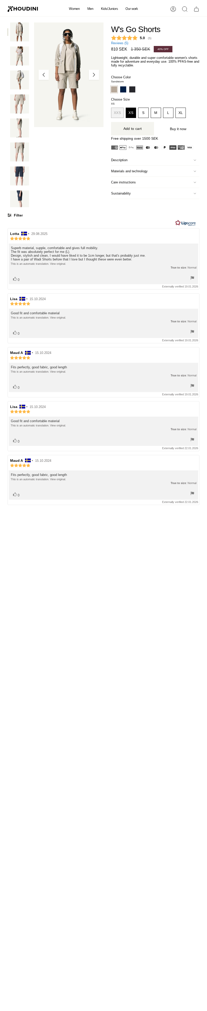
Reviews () (119, 43)
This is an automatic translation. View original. (38, 263)
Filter (18, 215)
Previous (44, 75)
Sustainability (121, 193)
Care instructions (123, 182)
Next (94, 75)
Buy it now (178, 129)
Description (119, 160)
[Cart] (196, 9)
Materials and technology (129, 171)
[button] (74, 9)
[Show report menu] (192, 278)
